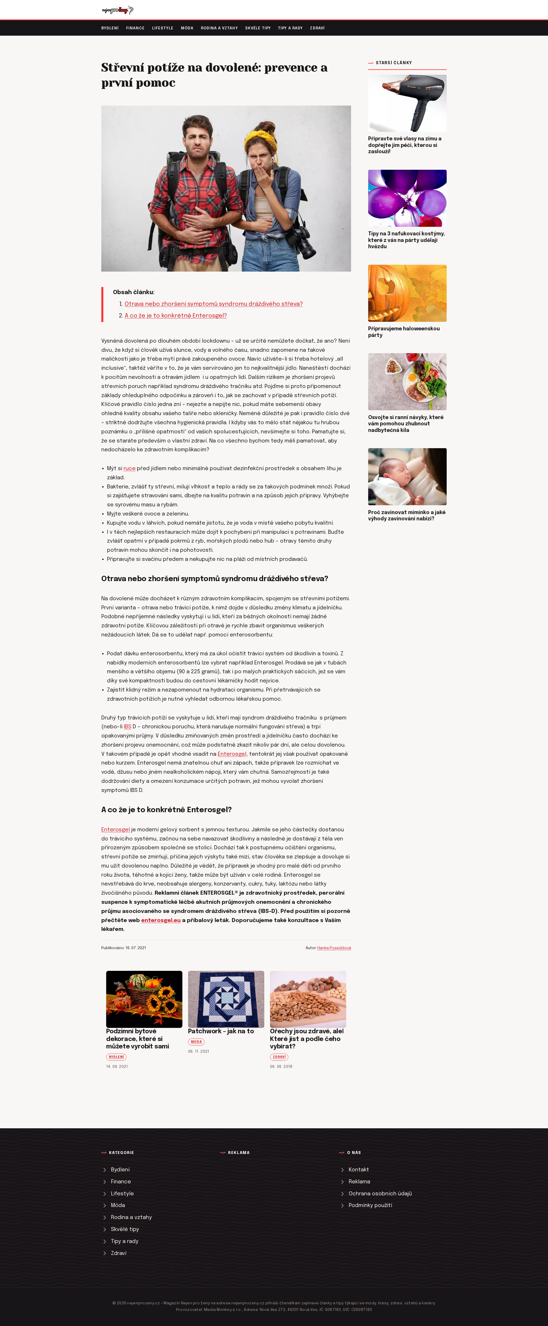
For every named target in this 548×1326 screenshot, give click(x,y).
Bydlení (110, 28)
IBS (127, 726)
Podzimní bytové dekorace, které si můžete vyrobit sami (137, 1039)
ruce (130, 468)
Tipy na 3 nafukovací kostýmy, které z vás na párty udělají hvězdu (406, 240)
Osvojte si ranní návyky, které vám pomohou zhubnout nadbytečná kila (406, 424)
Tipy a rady (290, 28)
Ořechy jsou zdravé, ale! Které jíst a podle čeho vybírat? (307, 1039)
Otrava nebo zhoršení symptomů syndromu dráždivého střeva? (214, 304)
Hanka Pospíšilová (334, 948)
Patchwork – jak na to (221, 1031)
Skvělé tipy (258, 28)
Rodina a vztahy (219, 28)
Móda (187, 28)
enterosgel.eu (161, 920)
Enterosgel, (233, 754)
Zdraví (317, 28)
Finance (135, 28)
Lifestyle (163, 28)
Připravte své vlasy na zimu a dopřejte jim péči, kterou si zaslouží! (405, 145)
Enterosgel (115, 829)
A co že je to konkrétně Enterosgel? (176, 316)
